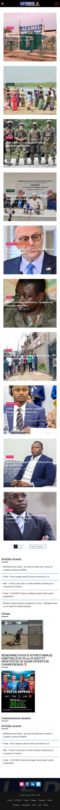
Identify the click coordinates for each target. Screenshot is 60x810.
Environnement (13, 403)
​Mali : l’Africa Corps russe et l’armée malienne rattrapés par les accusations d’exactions (28, 585)
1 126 (32, 547)
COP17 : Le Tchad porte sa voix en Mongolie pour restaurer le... (24, 410)
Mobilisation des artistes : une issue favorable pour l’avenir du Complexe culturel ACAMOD (27, 568)
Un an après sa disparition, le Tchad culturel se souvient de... (29, 464)
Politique (10, 84)
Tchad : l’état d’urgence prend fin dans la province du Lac (26, 577)
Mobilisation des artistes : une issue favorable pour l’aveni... (25, 35)
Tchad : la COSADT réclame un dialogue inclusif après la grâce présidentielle (28, 594)
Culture (10, 28)
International (23, 244)
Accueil (9, 800)
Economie (16, 805)
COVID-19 (18, 800)
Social (34, 805)
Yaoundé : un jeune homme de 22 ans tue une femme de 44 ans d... (28, 357)
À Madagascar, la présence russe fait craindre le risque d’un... (26, 517)
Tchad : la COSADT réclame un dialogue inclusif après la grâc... (27, 197)
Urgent (26, 800)
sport (39, 805)
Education (42, 800)
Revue (46, 805)
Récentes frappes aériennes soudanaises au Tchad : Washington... (30, 251)
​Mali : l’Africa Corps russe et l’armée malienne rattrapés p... (25, 144)
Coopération (11, 244)
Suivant (39, 547)
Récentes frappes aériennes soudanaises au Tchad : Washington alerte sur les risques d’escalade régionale (30, 604)
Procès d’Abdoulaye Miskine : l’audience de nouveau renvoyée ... (29, 304)
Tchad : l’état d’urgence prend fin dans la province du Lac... (28, 91)
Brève (9, 297)
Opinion (9, 137)
